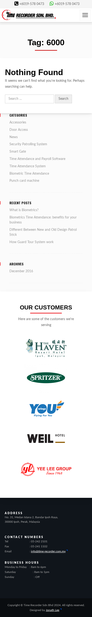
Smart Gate (17, 151)
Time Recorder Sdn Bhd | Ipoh (28, 15)
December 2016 (21, 271)
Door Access (18, 130)
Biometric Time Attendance (29, 173)
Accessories (17, 122)
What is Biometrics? (23, 210)
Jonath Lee (52, 610)
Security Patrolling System (28, 144)
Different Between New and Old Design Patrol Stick (43, 232)
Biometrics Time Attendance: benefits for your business (43, 220)
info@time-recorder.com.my (48, 551)
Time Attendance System (27, 166)
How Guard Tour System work (31, 242)
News (13, 137)
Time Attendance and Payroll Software (37, 159)
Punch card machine (24, 180)
